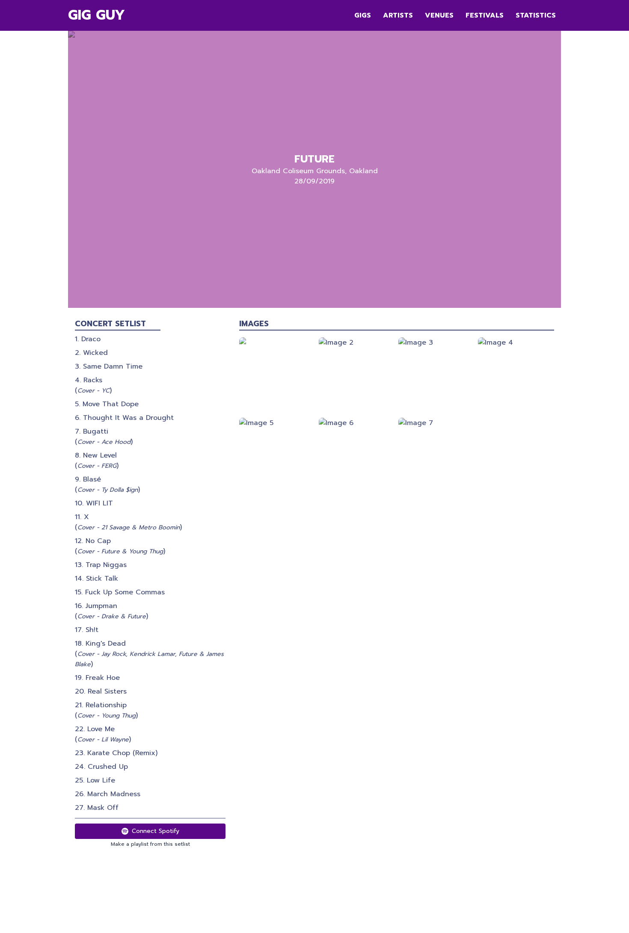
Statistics (536, 15)
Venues (439, 15)
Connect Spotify (155, 831)
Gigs (362, 15)
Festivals (485, 15)
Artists (398, 15)
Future (314, 159)
